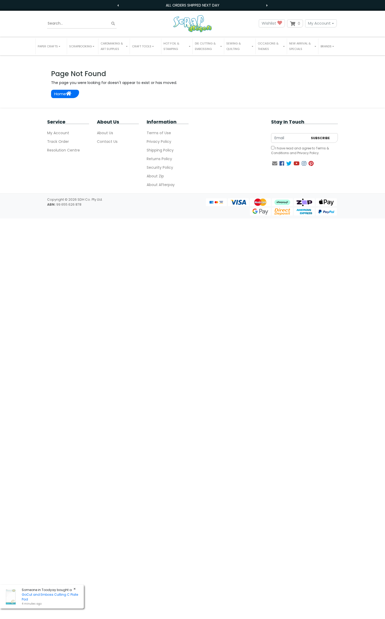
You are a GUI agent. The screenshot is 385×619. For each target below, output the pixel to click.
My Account (319, 23)
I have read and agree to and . (300, 150)
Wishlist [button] (269, 23)
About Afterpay (161, 184)
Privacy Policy (159, 141)
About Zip (155, 176)
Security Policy (160, 167)
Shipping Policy (160, 150)
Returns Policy (159, 158)
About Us (105, 133)
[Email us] (274, 163)
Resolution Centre (63, 150)
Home (60, 94)
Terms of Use (159, 133)
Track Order (58, 141)
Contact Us (107, 141)
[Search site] (113, 23)
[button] (51, 46)
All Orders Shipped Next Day (192, 5)
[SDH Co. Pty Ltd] (192, 23)
